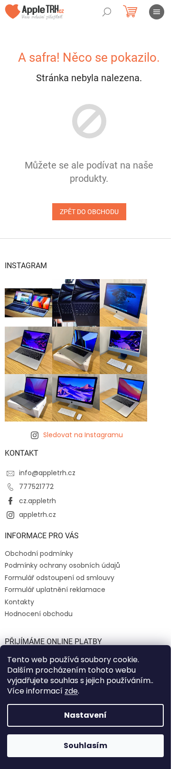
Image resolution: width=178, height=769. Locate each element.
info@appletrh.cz (47, 473)
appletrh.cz (37, 514)
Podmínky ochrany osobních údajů (62, 565)
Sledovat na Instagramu (83, 435)
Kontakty (19, 602)
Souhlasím (85, 745)
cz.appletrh (37, 501)
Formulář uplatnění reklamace (55, 589)
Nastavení (85, 715)
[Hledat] (106, 11)
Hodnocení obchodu (39, 614)
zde (71, 690)
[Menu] (156, 11)
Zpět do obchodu (89, 212)
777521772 (36, 486)
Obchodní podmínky (39, 553)
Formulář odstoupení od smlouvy (59, 577)
